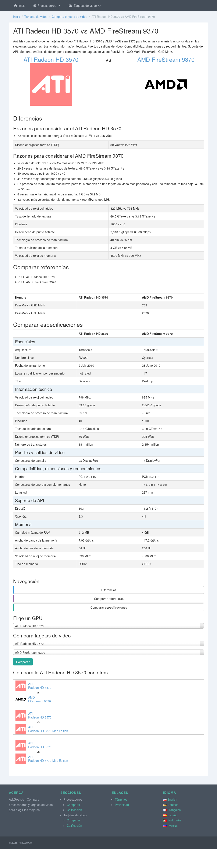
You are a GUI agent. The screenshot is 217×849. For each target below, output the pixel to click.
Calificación (74, 810)
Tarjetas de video (85, 5)
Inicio (21, 5)
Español (172, 815)
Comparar (23, 662)
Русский (172, 825)
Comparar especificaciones (108, 607)
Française (174, 810)
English (172, 799)
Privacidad (122, 805)
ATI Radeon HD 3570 (51, 59)
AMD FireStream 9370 (166, 59)
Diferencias (108, 590)
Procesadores (47, 5)
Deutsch (172, 805)
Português (174, 820)
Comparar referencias (109, 598)
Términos (121, 799)
